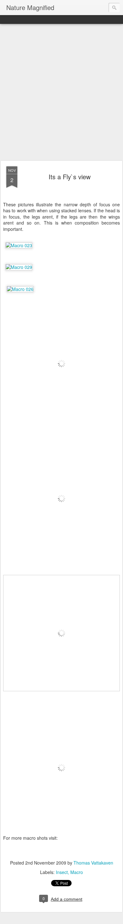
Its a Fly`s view (70, 176)
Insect (62, 872)
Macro (76, 872)
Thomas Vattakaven (93, 863)
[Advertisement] (61, 92)
